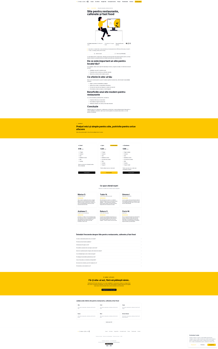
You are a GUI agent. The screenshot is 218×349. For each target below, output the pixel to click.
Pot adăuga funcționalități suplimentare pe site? (85, 256)
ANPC (121, 336)
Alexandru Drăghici (116, 342)
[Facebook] (107, 345)
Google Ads (103, 1)
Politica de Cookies (116, 336)
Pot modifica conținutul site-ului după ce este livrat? (86, 247)
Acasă (92, 1)
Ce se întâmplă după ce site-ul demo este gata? (85, 253)
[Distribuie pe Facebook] (126, 44)
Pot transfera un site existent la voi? (83, 265)
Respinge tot (193, 344)
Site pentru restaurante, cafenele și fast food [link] (105, 8)
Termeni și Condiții (99, 336)
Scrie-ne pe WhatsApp (121, 53)
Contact (131, 1)
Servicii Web (93, 8)
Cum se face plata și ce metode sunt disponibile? (86, 259)
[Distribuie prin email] (130, 44)
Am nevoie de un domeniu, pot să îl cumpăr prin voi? (86, 262)
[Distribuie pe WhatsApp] (128, 44)
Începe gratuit (138, 1)
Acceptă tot (211, 344)
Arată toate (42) (109, 322)
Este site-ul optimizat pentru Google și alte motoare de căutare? (89, 250)
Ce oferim (97, 1)
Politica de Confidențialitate (107, 336)
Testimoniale (125, 1)
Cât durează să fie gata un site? (82, 244)
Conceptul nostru (112, 1)
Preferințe (203, 344)
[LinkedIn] (110, 345)
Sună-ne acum (99, 53)
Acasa (88, 8)
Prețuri (118, 1)
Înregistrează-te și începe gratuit (109, 289)
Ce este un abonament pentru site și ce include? (86, 238)
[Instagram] (109, 345)
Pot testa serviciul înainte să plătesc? (83, 241)
